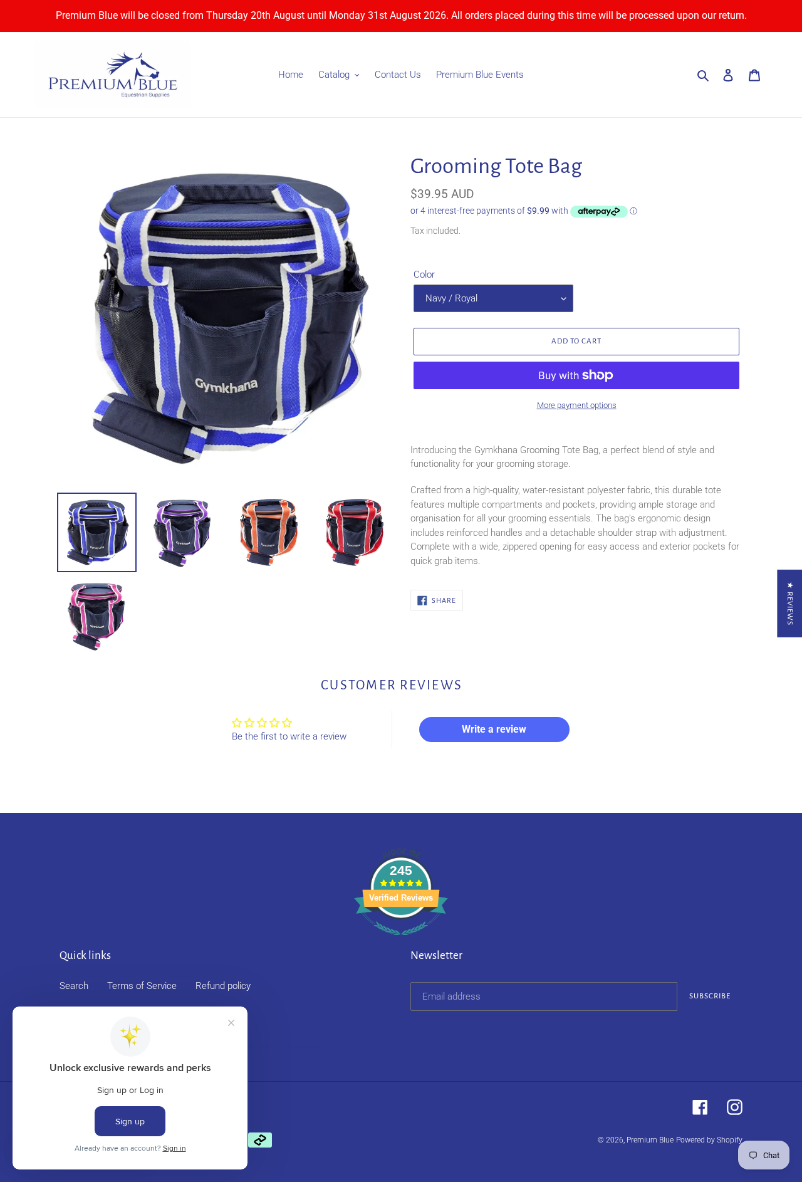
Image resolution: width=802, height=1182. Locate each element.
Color (424, 274)
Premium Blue (650, 1140)
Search (74, 985)
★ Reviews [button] (790, 603)
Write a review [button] (494, 729)
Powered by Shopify (709, 1140)
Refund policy (223, 985)
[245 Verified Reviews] (401, 942)
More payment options (577, 405)
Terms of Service (142, 985)
